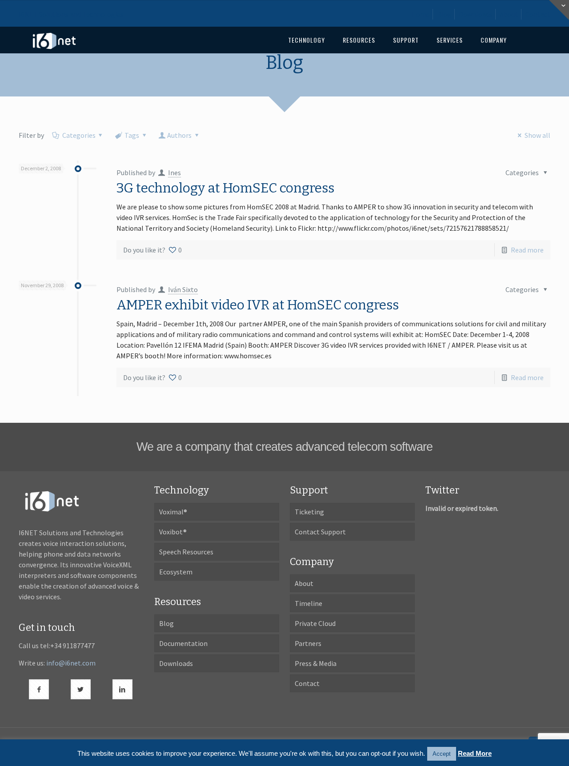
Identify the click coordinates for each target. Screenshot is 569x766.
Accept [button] (442, 753)
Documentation (183, 643)
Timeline (308, 603)
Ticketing (309, 511)
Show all (537, 135)
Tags (131, 135)
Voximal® (173, 511)
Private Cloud (315, 623)
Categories (79, 135)
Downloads (476, 14)
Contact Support (320, 531)
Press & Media (316, 663)
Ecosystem (175, 571)
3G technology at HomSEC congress (225, 188)
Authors (179, 135)
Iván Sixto (183, 289)
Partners (308, 643)
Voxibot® (173, 531)
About (509, 14)
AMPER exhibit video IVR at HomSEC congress (257, 305)
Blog (444, 14)
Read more (527, 249)
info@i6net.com (71, 662)
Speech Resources (186, 551)
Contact (537, 14)
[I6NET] (54, 40)
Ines (174, 172)
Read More (475, 753)
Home (420, 14)
